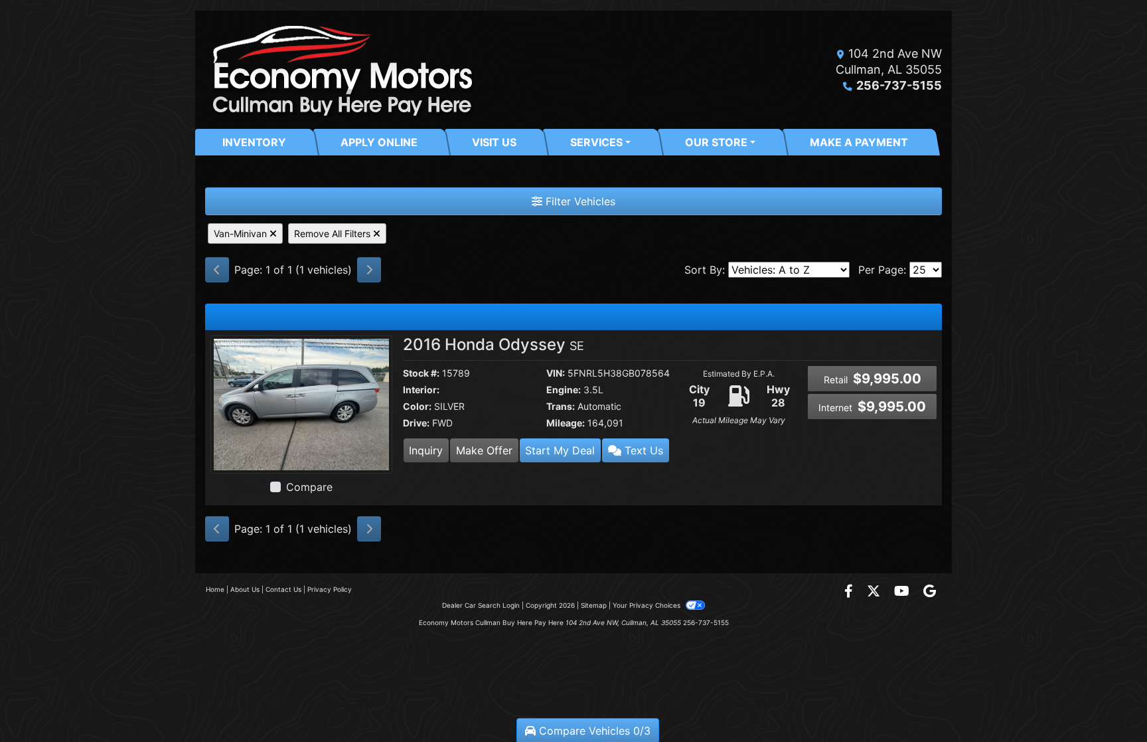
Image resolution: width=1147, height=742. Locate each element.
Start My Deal (560, 450)
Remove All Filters (333, 233)
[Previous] (217, 269)
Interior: (421, 389)
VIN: (555, 373)
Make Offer (484, 450)
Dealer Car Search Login (481, 605)
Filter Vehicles (578, 201)
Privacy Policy (329, 589)
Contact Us (283, 589)
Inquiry (426, 450)
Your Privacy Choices (647, 605)
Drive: (416, 422)
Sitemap (594, 605)
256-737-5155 (899, 85)
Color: (417, 406)
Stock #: (421, 373)
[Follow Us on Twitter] (875, 592)
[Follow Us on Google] (929, 592)
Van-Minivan (241, 233)
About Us (245, 589)
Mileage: (565, 422)
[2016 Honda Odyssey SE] (301, 403)
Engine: (563, 389)
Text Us (642, 450)
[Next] (369, 269)
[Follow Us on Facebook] (850, 592)
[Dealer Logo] (340, 69)
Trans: (560, 406)
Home (215, 589)
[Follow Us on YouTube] (903, 592)
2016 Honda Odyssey (493, 344)
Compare (309, 487)
